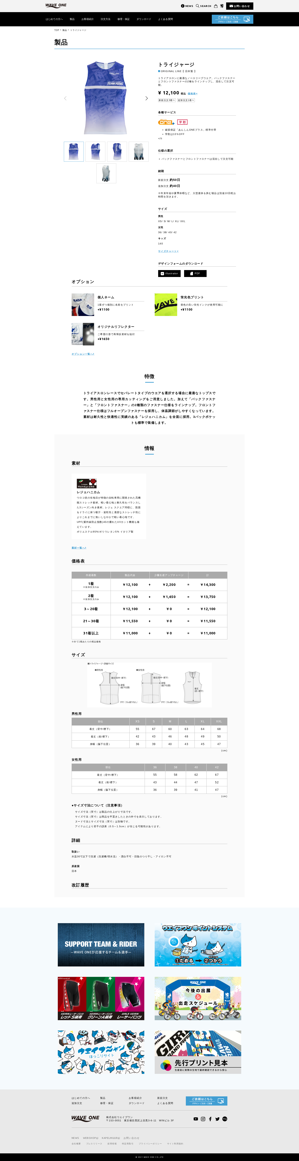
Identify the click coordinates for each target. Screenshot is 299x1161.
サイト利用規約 (175, 1143)
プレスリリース (94, 1143)
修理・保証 (123, 19)
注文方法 (106, 19)
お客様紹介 (87, 19)
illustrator (171, 273)
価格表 (192, 93)
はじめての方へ (54, 19)
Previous (66, 98)
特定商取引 (128, 1143)
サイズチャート (167, 251)
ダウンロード (144, 19)
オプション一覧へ (82, 354)
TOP (56, 30)
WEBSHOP (89, 1138)
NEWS (189, 6)
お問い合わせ (242, 6)
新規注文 (162, 1098)
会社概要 (76, 1143)
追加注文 (77, 1103)
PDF (197, 273)
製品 (72, 19)
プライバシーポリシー (150, 1143)
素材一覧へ (78, 547)
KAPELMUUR (110, 1138)
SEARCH (205, 6)
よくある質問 (165, 19)
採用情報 (112, 1143)
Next (146, 98)
